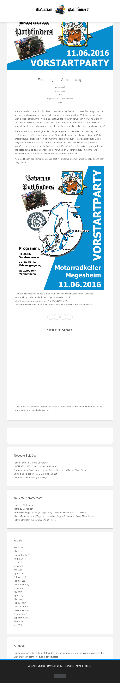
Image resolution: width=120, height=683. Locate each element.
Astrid (16, 509)
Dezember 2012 (21, 606)
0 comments (60, 91)
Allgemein (51, 99)
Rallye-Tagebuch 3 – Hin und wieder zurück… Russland (60, 512)
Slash (60, 103)
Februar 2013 (20, 603)
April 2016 (19, 573)
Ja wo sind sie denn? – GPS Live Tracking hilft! (35, 474)
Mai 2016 (18, 570)
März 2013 (19, 599)
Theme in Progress (83, 666)
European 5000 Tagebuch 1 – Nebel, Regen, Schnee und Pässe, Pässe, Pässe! (50, 470)
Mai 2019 (18, 551)
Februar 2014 (20, 581)
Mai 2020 (18, 547)
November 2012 (21, 610)
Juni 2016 (18, 566)
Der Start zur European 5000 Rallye (30, 477)
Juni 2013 (18, 588)
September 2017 (21, 555)
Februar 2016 (20, 577)
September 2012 (22, 618)
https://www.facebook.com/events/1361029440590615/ (41, 301)
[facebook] (56, 676)
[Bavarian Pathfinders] (60, 9)
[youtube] (60, 676)
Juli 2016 (18, 562)
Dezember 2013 (21, 584)
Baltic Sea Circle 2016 (64, 99)
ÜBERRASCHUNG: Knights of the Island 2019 (35, 466)
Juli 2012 (18, 625)
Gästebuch (28, 505)
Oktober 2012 (20, 614)
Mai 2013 (18, 592)
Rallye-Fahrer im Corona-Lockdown (31, 463)
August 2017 (19, 559)
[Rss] (64, 676)
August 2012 (20, 621)
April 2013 (18, 595)
